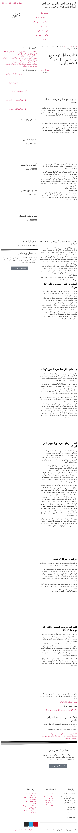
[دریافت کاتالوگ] (22, 13)
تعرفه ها (45, 22)
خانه (75, 46)
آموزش (65, 46)
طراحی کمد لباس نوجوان (17, 109)
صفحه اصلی (44, 13)
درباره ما (38, 35)
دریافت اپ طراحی (42, 31)
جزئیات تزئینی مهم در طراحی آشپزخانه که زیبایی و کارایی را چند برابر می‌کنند (19, 59)
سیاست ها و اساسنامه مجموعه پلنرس (25, 830)
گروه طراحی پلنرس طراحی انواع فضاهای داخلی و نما (58, 5)
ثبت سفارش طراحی (41, 17)
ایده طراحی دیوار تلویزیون (17, 82)
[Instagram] (26, 824)
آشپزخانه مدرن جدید (19, 91)
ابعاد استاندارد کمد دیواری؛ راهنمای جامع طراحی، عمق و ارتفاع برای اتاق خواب (19, 53)
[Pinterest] (35, 824)
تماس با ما (44, 39)
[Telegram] (31, 824)
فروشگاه (36, 22)
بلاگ (46, 35)
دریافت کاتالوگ (15, 15)
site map (71, 817)
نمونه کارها (44, 26)
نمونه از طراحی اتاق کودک (68, 702)
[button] (74, 729)
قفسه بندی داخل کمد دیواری (16, 74)
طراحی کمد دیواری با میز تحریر (15, 100)
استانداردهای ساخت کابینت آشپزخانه (24, 62)
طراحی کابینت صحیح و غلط (27, 56)
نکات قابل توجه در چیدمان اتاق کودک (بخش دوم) (61, 710)
